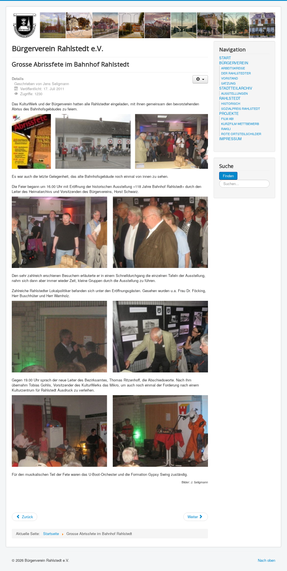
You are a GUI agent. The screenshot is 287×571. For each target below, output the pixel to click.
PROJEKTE (229, 113)
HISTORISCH (230, 103)
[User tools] (200, 79)
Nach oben (266, 560)
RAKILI (226, 128)
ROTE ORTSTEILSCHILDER (241, 133)
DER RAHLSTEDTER (236, 73)
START (225, 57)
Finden (228, 175)
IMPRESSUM (230, 138)
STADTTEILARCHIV (235, 88)
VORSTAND (229, 78)
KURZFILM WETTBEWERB (240, 123)
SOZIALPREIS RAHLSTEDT (240, 108)
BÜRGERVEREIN (233, 62)
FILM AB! (227, 118)
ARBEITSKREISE (233, 68)
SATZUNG (228, 83)
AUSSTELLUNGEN (234, 93)
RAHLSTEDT (229, 98)
